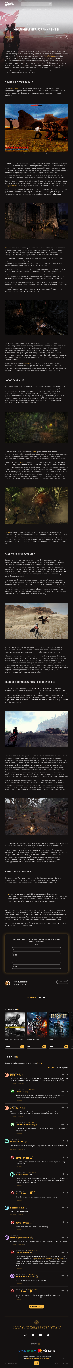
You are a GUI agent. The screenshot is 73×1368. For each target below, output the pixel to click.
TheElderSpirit (17, 1208)
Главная (24, 9)
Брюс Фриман (16, 1075)
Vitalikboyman (16, 1141)
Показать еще (36, 1307)
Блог (31, 9)
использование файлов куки (37, 1358)
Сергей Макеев (22, 1158)
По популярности (62, 1068)
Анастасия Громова (25, 1125)
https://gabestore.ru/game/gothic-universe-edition (47, 1258)
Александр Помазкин (19, 1238)
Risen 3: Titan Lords (33, 1040)
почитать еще (62, 982)
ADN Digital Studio (62, 1363)
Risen (51, 1040)
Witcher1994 (15, 1108)
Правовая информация (60, 1358)
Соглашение (9, 1358)
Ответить (13, 1083)
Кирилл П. (20, 1092)
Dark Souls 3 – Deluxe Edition (14, 1040)
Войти (39, 1063)
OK (36, 1363)
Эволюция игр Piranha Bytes (44, 9)
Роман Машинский (20, 982)
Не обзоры (9, 37)
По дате (51, 1068)
